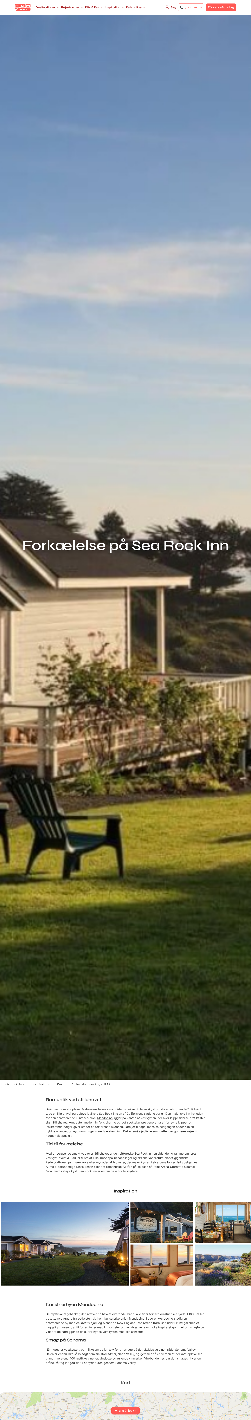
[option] (65, 1244)
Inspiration (41, 1084)
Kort (60, 1084)
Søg (173, 7)
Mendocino (105, 1118)
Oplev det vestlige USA (91, 1084)
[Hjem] (23, 7)
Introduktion (14, 1084)
